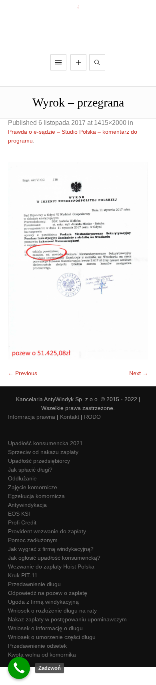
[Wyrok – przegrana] (78, 279)
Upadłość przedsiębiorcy (39, 479)
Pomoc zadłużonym (33, 558)
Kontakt (69, 435)
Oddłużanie (22, 497)
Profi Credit (22, 541)
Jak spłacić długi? (30, 488)
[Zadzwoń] (19, 668)
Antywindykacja (27, 523)
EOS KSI (19, 532)
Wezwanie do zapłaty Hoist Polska (51, 585)
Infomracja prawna (31, 435)
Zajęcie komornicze (32, 505)
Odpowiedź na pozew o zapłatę (47, 611)
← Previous (22, 391)
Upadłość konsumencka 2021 (45, 461)
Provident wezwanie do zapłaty (47, 549)
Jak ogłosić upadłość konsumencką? (54, 576)
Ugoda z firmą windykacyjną (43, 620)
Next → (138, 391)
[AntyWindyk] (78, 43)
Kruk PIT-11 (23, 594)
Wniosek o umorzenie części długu (52, 655)
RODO (92, 435)
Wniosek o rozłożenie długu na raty (52, 629)
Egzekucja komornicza (36, 514)
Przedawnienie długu (34, 602)
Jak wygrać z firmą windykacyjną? (51, 567)
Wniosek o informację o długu (45, 646)
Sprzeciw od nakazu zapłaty (43, 470)
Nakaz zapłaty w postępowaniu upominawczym (67, 638)
